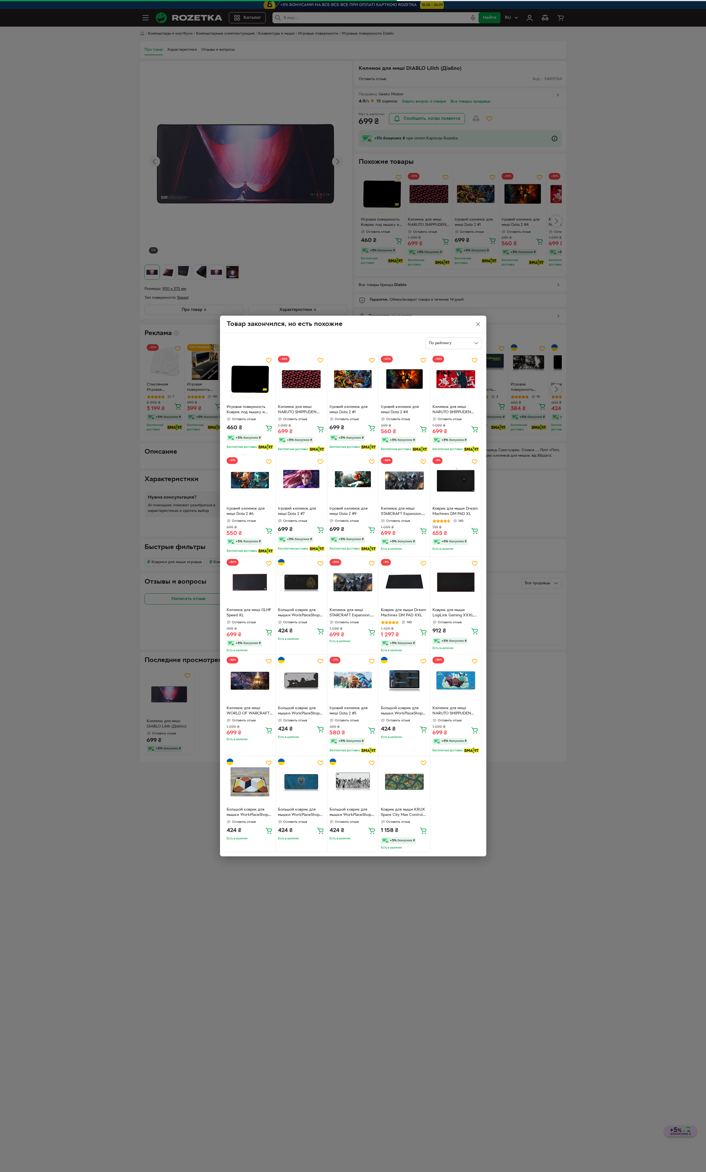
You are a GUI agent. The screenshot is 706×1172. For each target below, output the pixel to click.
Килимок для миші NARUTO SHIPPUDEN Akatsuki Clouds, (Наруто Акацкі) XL (300, 410)
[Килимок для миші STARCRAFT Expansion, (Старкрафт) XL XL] (353, 582)
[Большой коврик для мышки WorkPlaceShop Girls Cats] (301, 680)
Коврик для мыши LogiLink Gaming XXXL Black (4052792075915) (453, 613)
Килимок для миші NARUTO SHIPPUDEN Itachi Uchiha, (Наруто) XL (455, 410)
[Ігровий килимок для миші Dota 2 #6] (250, 480)
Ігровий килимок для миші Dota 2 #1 (349, 409)
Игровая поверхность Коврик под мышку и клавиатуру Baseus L (246, 410)
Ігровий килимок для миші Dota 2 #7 (297, 511)
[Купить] (268, 427)
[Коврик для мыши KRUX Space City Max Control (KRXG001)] (404, 782)
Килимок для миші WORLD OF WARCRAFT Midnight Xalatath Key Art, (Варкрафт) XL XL (250, 711)
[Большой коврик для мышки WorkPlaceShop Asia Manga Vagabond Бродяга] (353, 782)
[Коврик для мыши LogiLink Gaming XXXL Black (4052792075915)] (455, 582)
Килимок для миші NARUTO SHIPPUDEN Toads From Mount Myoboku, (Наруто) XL (452, 711)
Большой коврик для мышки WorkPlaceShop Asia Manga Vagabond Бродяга (350, 813)
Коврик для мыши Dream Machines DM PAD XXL (403, 612)
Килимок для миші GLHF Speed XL (249, 612)
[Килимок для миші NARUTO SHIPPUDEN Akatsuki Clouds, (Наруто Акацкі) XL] (301, 379)
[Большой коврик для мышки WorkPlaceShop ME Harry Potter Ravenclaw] (301, 782)
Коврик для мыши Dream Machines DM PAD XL (455, 511)
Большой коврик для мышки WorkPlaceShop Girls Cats (299, 711)
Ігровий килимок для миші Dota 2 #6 (246, 511)
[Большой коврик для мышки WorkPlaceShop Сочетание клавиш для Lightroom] (404, 680)
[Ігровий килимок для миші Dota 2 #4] (404, 379)
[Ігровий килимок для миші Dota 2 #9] (353, 480)
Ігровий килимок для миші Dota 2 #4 (400, 409)
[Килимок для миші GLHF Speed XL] (250, 582)
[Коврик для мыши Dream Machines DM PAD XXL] (404, 582)
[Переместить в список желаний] (268, 360)
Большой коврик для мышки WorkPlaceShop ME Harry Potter (299, 613)
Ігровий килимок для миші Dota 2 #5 (349, 710)
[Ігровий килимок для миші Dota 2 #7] (301, 480)
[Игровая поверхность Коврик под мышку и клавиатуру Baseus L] (250, 379)
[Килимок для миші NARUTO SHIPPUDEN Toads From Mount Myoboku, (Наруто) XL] (455, 680)
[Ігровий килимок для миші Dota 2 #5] (353, 680)
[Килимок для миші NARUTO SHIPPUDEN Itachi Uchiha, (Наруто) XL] (455, 379)
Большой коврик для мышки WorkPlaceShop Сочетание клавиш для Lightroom (401, 711)
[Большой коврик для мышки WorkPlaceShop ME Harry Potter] (301, 582)
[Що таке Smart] (265, 447)
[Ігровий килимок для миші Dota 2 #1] (353, 379)
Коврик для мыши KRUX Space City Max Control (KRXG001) (403, 813)
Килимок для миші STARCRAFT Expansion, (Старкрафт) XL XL (350, 613)
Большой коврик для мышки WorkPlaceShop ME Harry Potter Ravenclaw (299, 813)
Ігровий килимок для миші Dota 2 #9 (349, 511)
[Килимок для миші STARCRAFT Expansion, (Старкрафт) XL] (404, 480)
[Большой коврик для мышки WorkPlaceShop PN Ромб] (250, 782)
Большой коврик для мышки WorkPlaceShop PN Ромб (247, 813)
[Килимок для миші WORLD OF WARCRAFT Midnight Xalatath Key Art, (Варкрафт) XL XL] (250, 680)
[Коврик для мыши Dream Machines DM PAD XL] (455, 480)
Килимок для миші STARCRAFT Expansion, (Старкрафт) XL (401, 512)
